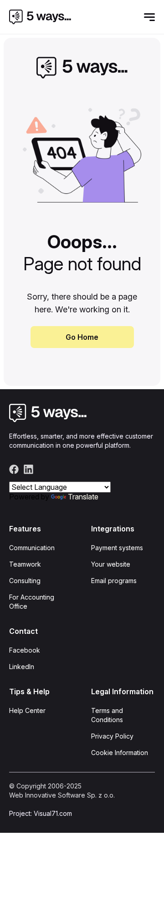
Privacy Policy (112, 736)
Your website (110, 564)
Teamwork (25, 564)
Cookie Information (119, 752)
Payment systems (117, 548)
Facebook (24, 650)
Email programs (114, 580)
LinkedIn (21, 666)
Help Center (27, 710)
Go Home (82, 337)
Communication (32, 548)
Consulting (25, 580)
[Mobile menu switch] (149, 17)
